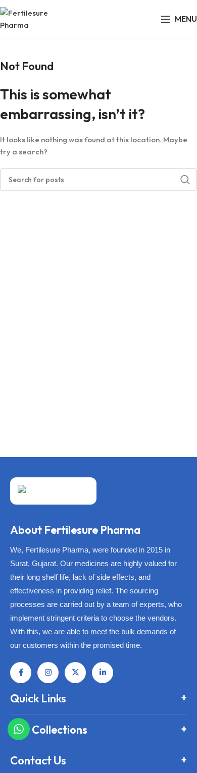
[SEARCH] (185, 179)
